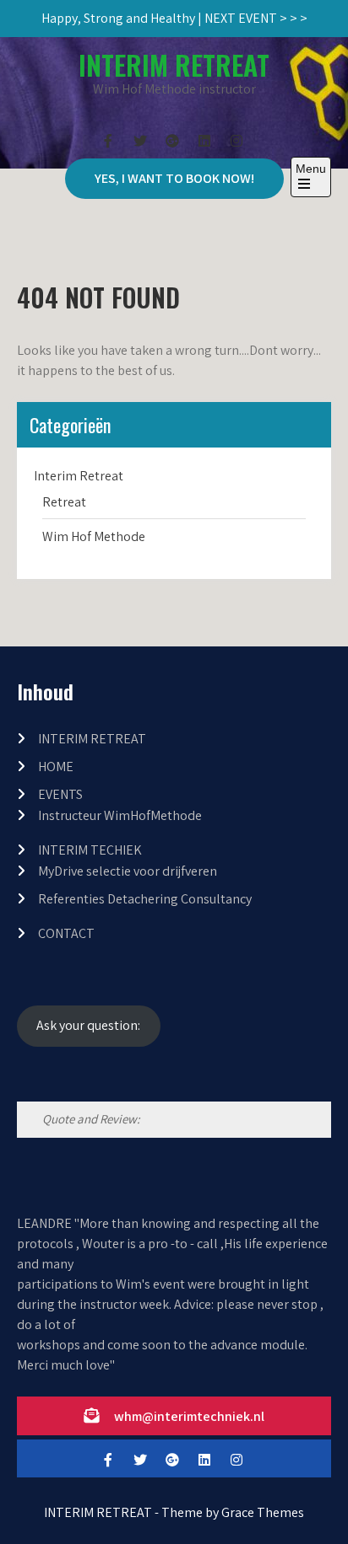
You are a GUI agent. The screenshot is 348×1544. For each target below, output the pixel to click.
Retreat (64, 502)
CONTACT (66, 933)
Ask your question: (88, 1025)
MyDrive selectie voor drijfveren (127, 871)
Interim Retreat (78, 476)
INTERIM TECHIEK (90, 850)
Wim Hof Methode (93, 536)
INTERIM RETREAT (174, 64)
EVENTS (60, 794)
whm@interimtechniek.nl (189, 1416)
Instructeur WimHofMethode (120, 815)
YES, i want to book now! (174, 178)
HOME (55, 766)
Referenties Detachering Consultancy (145, 899)
